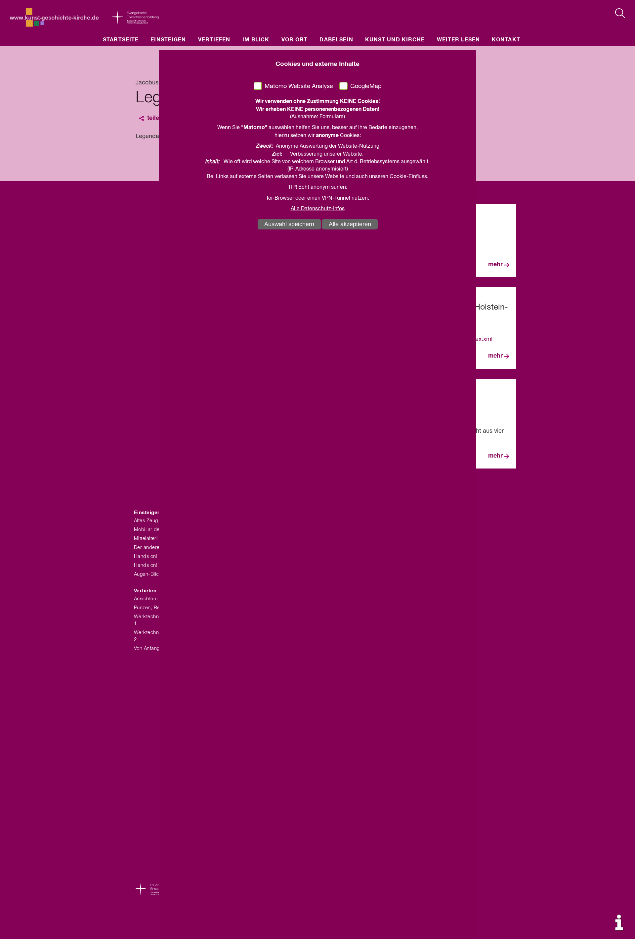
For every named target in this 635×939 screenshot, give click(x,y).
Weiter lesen (458, 39)
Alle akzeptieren (350, 224)
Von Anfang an (150, 648)
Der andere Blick (153, 547)
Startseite (121, 39)
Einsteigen (168, 39)
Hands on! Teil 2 (152, 565)
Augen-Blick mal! (153, 574)
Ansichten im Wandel (158, 598)
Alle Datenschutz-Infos (318, 209)
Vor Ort (294, 39)
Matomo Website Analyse (299, 86)
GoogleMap (366, 86)
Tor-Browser (280, 198)
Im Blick (256, 39)
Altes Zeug (146, 520)
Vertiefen (214, 39)
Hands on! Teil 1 (152, 556)
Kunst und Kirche (395, 39)
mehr (495, 265)
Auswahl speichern (289, 224)
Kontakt (506, 39)
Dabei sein (336, 39)
